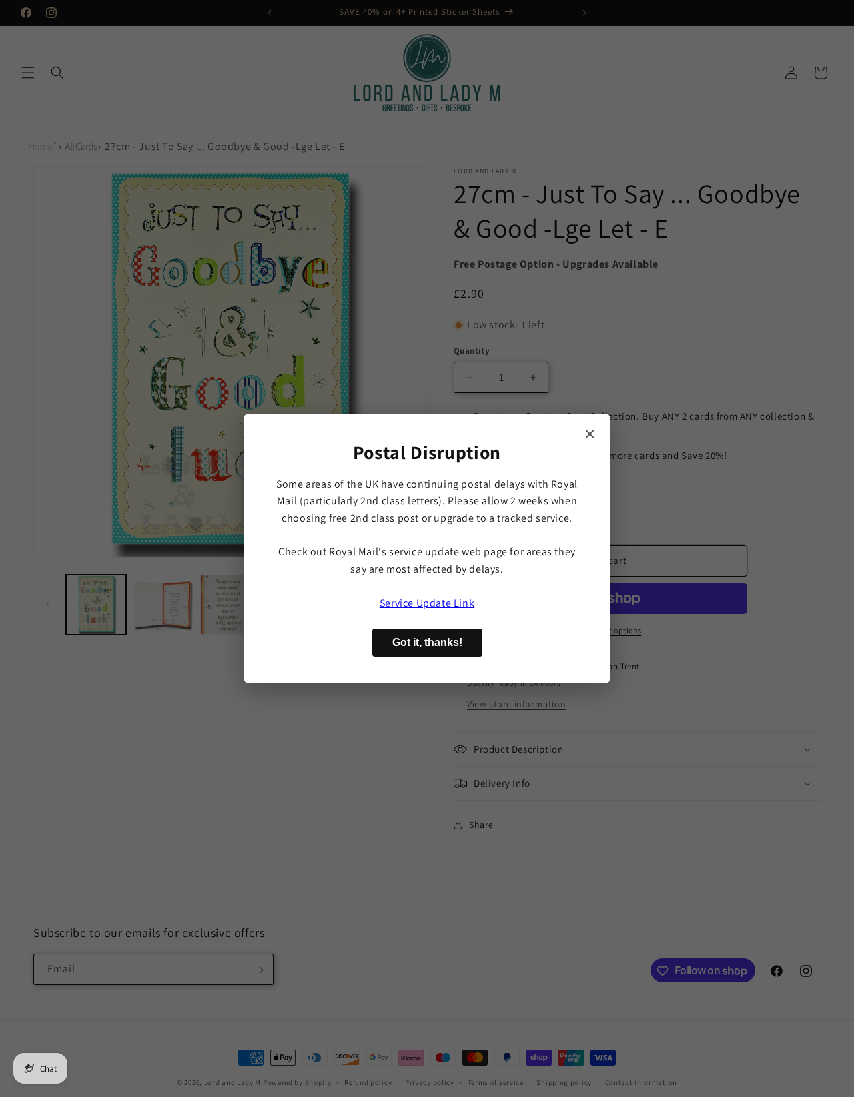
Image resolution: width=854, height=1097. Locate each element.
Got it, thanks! (427, 642)
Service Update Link (427, 603)
